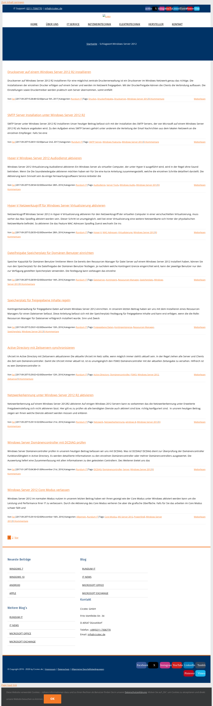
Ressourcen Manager (128, 279)
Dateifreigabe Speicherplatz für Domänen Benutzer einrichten (50, 253)
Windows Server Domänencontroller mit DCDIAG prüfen (46, 442)
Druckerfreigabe (105, 98)
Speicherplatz (146, 279)
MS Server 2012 (125, 516)
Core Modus (111, 516)
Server (126, 469)
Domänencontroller (120, 374)
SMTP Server (95, 141)
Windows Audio (127, 184)
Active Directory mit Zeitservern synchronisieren (41, 348)
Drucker (92, 98)
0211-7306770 (34, 8)
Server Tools (112, 184)
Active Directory (101, 374)
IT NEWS (14, 625)
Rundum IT (76, 98)
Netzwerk (98, 421)
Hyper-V (98, 232)
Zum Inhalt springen (12, 2)
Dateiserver (99, 279)
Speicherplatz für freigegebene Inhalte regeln (38, 300)
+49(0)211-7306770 (100, 629)
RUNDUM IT (16, 617)
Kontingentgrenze (123, 327)
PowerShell (139, 516)
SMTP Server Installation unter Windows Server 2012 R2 (46, 115)
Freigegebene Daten (103, 327)
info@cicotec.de (53, 8)
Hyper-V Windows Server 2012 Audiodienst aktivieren (44, 158)
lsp (13, 98)
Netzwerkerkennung (114, 421)
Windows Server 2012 (137, 98)
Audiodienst (100, 184)
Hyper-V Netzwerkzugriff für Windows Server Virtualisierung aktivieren (56, 205)
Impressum (50, 669)
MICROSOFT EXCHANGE (22, 641)
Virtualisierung (125, 232)
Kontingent (111, 279)
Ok (52, 699)
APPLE (12, 593)
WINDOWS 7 (16, 568)
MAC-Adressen (110, 232)
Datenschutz (63, 669)
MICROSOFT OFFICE (20, 633)
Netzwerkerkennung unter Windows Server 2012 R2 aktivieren (50, 395)
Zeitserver (12, 378)
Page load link (9, 685)
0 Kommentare (156, 98)
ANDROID (14, 585)
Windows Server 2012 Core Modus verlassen (38, 490)
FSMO (134, 374)
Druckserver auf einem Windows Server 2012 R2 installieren (49, 72)
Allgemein (81, 516)
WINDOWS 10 (16, 576)
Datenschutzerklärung (136, 692)
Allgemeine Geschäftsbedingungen (88, 669)
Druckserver (120, 98)
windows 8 (130, 421)
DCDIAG (98, 469)
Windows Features (112, 141)
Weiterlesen (200, 98)
